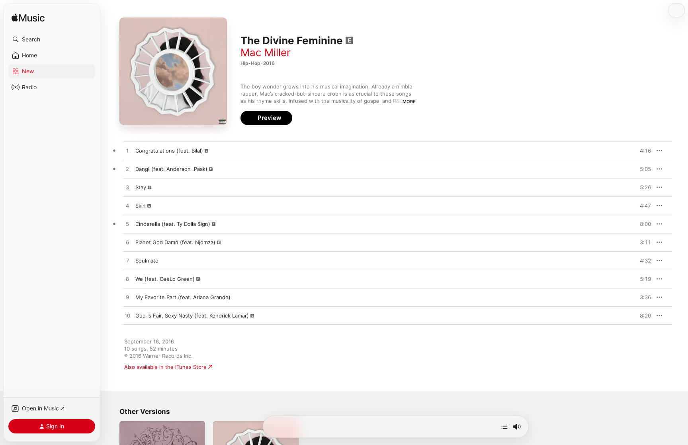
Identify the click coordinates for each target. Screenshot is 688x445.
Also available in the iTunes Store (165, 367)
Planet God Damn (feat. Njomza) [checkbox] (175, 242)
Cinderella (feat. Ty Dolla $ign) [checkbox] (172, 224)
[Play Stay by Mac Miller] (127, 187)
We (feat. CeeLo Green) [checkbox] (165, 279)
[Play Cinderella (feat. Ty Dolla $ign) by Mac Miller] (127, 224)
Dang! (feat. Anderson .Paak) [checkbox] (171, 169)
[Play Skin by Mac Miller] (127, 206)
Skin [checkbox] (140, 205)
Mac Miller (265, 52)
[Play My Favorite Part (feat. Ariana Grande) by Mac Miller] (127, 297)
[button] (52, 39)
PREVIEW (642, 150)
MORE (409, 101)
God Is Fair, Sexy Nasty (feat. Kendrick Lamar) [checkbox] (192, 315)
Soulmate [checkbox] (146, 260)
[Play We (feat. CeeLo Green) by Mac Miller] (127, 279)
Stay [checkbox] (140, 187)
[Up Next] (504, 426)
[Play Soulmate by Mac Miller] (127, 261)
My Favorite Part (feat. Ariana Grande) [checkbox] (183, 297)
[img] (28, 18)
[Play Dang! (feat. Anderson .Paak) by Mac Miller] (127, 169)
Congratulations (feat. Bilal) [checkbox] (169, 150)
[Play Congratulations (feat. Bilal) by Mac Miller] (127, 151)
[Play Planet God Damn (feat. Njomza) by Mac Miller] (127, 242)
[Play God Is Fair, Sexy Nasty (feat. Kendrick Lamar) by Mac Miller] (127, 316)
